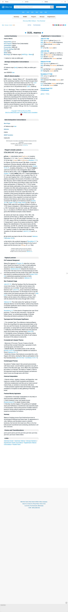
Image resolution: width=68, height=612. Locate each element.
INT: (42, 48)
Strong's (6, 25)
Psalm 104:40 (22, 202)
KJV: (42, 44)
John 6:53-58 (20, 358)
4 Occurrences (45, 90)
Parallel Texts (16, 444)
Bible (3, 25)
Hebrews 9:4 (28, 278)
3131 (35, 83)
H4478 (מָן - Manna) (27, 54)
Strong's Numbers (31, 441)
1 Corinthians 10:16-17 (30, 358)
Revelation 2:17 (32, 241)
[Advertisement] (34, 477)
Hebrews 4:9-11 (12, 352)
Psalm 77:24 (12, 202)
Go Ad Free (3, 605)
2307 (28, 86)
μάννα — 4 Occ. (45, 94)
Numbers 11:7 (33, 160)
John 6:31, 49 (27, 231)
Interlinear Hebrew (20, 441)
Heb (48, 38)
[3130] (2, 277)
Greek (10, 25)
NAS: (42, 42)
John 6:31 (16, 290)
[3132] (66, 277)
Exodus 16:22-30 (9, 350)
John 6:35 (30, 331)
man (16, 67)
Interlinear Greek (8, 441)
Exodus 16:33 (10, 238)
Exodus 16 (7, 173)
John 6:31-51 (8, 284)
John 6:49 (43, 51)
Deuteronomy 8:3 (15, 269)
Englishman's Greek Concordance (13, 442)
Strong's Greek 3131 (46, 88)
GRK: (42, 40)
